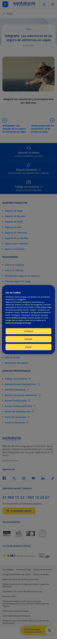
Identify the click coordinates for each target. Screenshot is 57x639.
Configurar (28, 331)
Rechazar (28, 339)
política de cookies (19, 318)
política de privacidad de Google (18, 323)
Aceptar (28, 347)
